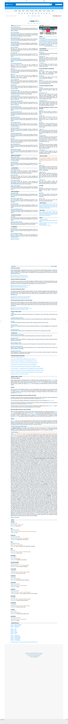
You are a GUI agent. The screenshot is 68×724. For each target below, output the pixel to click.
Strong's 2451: (13, 586)
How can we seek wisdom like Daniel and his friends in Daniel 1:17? (24, 359)
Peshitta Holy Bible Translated (16, 221)
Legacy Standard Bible (15, 79)
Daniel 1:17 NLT (14, 630)
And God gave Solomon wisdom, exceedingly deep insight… (21, 285)
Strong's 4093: (13, 559)
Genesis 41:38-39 (42, 135)
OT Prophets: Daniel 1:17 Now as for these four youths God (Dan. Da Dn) (24, 642)
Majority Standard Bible (15, 156)
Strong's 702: (13, 532)
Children (43, 204)
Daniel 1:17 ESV (14, 631)
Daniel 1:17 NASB (14, 632)
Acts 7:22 (41, 87)
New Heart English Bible (15, 144)
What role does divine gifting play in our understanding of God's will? (24, 360)
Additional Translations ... (15, 238)
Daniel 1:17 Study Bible (15, 635)
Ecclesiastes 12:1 (42, 56)
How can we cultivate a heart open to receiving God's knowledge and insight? (26, 366)
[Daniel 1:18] (66, 323)
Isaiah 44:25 (16, 416)
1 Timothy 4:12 (42, 62)
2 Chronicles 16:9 (39, 382)
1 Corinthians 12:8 (42, 149)
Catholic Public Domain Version (16, 198)
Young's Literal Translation (15, 180)
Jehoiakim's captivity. (44, 219)
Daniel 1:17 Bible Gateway (15, 625)
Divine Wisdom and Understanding (17, 334)
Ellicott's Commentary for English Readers (19, 426)
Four (56, 204)
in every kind (48, 40)
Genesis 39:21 (29, 383)
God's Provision (14, 324)
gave (52, 39)
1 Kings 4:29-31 (42, 179)
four (44, 39)
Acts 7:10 (41, 143)
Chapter (55, 266)
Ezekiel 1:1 (33, 412)
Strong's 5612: (13, 580)
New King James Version (15, 58)
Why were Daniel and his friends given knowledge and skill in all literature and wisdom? (28, 370)
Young (46, 207)
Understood (52, 206)
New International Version (15, 27)
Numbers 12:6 (41, 115)
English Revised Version (15, 117)
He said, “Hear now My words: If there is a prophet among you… (21, 308)
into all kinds (53, 41)
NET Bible (12, 138)
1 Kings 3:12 (41, 129)
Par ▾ (18, 25)
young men (47, 39)
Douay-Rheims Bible (14, 193)
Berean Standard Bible (15, 42)
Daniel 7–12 (28, 413)
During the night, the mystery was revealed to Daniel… (20, 307)
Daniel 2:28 (54, 416)
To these (41, 39)
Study (34, 23)
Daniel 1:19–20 (50, 400)
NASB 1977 (13, 74)
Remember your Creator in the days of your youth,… (19, 276)
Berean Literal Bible (14, 47)
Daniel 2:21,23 (41, 165)
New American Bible (14, 203)
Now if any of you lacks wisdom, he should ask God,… (20, 287)
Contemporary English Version (16, 111)
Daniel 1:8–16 (52, 380)
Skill (56, 205)
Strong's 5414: (13, 553)
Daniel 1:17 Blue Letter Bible (16, 624)
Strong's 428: (13, 526)
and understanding (42, 40)
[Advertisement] (34, 258)
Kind (49, 205)
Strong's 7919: (13, 566)
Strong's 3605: (13, 573)
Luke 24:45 (19, 392)
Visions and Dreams (15, 329)
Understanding (46, 206)
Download (55, 46)
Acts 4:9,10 (41, 193)
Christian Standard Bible (15, 95)
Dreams (50, 204)
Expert (54, 204)
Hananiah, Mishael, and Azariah (17, 317)
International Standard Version (16, 133)
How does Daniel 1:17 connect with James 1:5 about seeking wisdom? (25, 362)
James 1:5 (41, 80)
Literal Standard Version (15, 169)
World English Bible (14, 162)
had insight (49, 41)
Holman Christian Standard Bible (17, 101)
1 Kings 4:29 (41, 70)
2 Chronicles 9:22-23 (43, 100)
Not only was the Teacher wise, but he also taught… (20, 297)
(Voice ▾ (45, 25)
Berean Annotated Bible (15, 90)
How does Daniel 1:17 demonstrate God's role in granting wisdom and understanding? (27, 368)
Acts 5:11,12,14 (42, 198)
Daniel (47, 204)
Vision (56, 206)
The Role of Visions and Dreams (17, 346)
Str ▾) (19, 25)
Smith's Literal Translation (15, 185)
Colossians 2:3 (29, 403)
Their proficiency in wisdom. (45, 225)
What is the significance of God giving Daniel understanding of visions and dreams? (27, 372)
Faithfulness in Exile (14, 338)
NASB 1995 (13, 68)
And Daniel (44, 41)
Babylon (13, 321)
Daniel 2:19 (41, 110)
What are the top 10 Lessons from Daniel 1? (20, 373)
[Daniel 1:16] (1, 323)
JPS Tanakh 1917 (14, 228)
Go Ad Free (2, 719)
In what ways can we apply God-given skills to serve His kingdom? (24, 364)
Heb (40, 23)
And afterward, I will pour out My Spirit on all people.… (20, 309)
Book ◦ (52, 266)
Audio (28, 23)
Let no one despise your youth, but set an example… (19, 277)
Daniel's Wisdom (42, 38)
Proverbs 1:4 (41, 52)
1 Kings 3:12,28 (42, 172)
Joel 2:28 (40, 122)
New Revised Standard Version (16, 209)
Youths (49, 207)
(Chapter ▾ (15, 25)
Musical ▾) (48, 25)
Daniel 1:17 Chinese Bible (15, 637)
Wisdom (43, 207)
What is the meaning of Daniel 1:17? (18, 357)
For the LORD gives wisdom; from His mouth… (18, 286)
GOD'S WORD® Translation (16, 122)
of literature (53, 40)
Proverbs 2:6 (41, 75)
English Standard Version (15, 37)
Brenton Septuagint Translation (16, 233)
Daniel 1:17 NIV (13, 628)
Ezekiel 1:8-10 (13, 436)
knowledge (55, 39)
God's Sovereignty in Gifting (16, 342)
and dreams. (44, 42)
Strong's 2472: (13, 620)
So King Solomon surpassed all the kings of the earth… (20, 298)
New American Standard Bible (16, 63)
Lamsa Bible (13, 216)
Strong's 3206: (13, 539)
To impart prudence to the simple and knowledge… (19, 275)
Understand (41, 206)
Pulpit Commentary (14, 432)
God (50, 39)
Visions (40, 207)
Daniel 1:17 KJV (14, 633)
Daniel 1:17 (13, 420)
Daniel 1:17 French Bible (15, 639)
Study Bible (13, 266)
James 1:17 (19, 390)
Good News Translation (15, 127)
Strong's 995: (13, 600)
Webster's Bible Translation (16, 149)
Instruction (41, 205)
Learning (53, 205)
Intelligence (45, 205)
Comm (37, 23)
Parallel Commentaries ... (15, 517)
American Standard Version (16, 106)
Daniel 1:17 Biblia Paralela (15, 636)
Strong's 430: (13, 546)
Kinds (51, 205)
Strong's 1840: (13, 593)
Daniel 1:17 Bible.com (15, 626)
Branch (40, 204)
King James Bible (14, 52)
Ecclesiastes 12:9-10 (43, 92)
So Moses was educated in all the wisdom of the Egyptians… (21, 296)
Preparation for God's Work (16, 351)
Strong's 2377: (13, 613)
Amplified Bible (13, 85)
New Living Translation (15, 32)
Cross (31, 23)
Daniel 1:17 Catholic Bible (15, 640)
